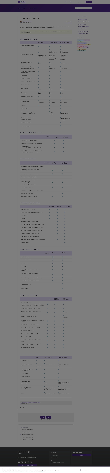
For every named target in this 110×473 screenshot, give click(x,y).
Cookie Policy (42, 471)
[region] (55, 470)
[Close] (108, 470)
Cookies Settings (84, 469)
